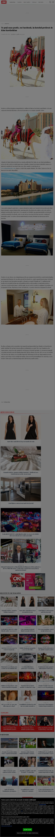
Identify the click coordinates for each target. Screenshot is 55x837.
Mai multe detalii (42, 804)
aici (22, 810)
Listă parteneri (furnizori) (6, 826)
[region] (27, 817)
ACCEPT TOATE (27, 829)
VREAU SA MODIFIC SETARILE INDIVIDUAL (27, 833)
